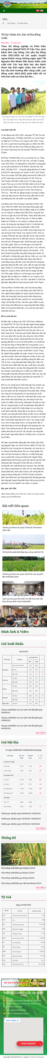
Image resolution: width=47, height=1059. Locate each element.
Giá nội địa (9, 742)
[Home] (3, 23)
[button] (2, 616)
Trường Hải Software (36, 1057)
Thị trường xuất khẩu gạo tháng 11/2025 (18, 873)
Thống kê (8, 838)
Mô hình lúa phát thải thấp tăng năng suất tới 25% (23, 552)
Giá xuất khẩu (12, 644)
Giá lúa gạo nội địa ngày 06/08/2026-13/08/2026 (21, 813)
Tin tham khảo (16, 43)
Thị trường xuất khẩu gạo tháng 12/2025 (18, 868)
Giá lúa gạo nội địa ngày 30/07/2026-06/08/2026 (21, 819)
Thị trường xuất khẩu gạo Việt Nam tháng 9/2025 (21, 883)
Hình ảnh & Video (15, 632)
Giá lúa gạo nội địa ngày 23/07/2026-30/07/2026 (20, 824)
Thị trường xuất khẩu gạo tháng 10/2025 (18, 878)
